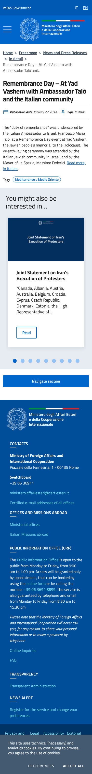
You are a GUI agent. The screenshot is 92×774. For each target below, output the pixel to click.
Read (26, 333)
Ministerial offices (24, 524)
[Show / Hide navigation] (7, 29)
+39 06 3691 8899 (39, 589)
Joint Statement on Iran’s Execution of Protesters (42, 275)
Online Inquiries (23, 650)
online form (36, 583)
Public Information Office (37, 560)
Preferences (41, 766)
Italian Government (17, 7)
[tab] (15, 361)
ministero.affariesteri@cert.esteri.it (39, 493)
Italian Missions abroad (29, 534)
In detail (16, 59)
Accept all (73, 766)
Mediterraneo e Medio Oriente (37, 179)
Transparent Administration (33, 686)
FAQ (13, 660)
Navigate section (46, 381)
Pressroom (28, 53)
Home (8, 53)
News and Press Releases (65, 53)
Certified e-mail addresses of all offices (42, 503)
